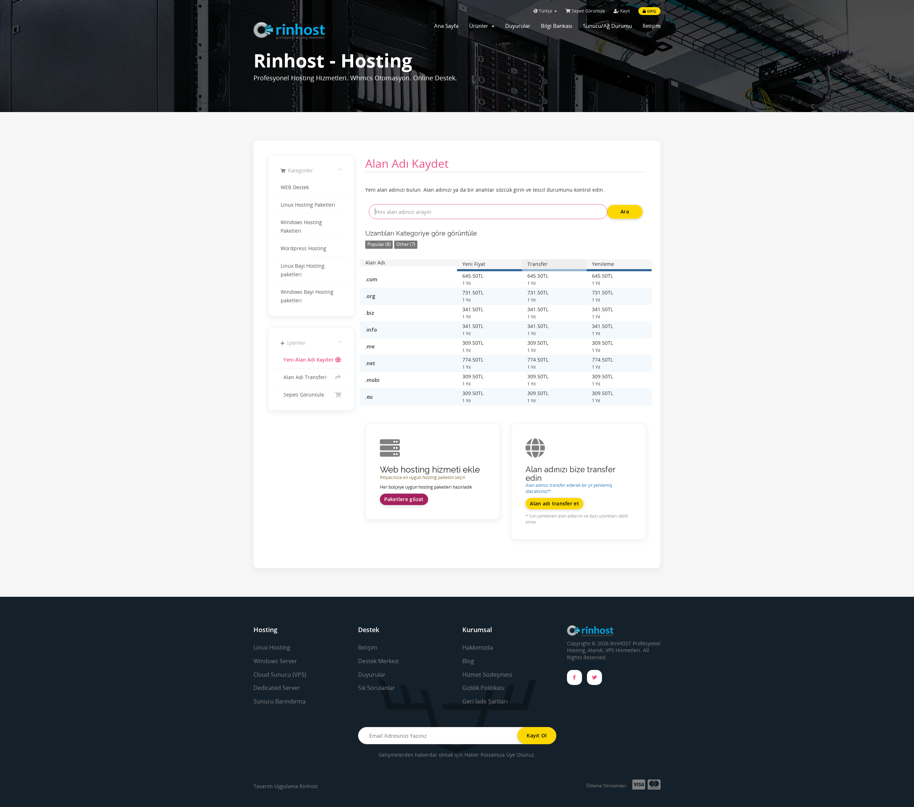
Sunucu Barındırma (279, 701)
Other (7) (405, 244)
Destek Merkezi (378, 661)
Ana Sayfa (446, 25)
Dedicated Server (276, 688)
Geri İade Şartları (485, 701)
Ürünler (480, 25)
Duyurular (517, 25)
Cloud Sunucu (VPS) (279, 675)
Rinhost (309, 786)
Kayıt (624, 11)
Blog (468, 661)
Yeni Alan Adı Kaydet (307, 360)
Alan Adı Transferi (304, 377)
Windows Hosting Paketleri (301, 226)
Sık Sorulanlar (376, 688)
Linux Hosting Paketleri (308, 205)
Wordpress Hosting (303, 248)
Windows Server (275, 661)
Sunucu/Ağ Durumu (607, 25)
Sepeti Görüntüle (588, 11)
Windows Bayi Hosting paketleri (307, 296)
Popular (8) (379, 244)
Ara (625, 211)
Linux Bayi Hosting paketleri (303, 270)
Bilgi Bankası (556, 25)
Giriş (651, 11)
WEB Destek (295, 187)
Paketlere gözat (404, 499)
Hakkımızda (477, 647)
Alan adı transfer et (554, 503)
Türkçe (545, 11)
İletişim (652, 25)
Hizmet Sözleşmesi (487, 675)
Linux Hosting (271, 647)
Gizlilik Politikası (483, 688)
